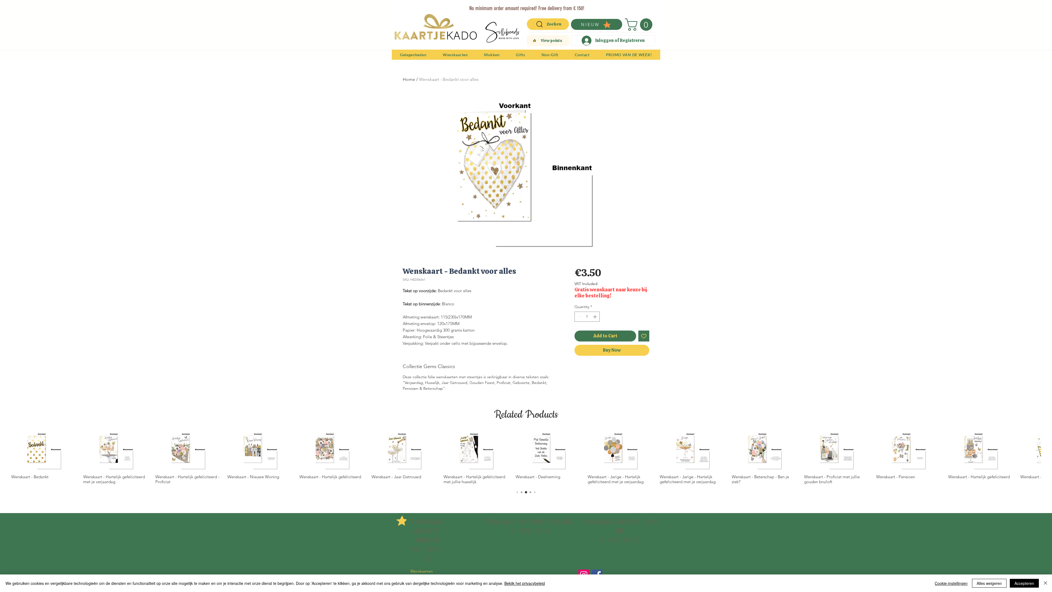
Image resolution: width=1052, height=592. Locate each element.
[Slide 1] (510, 6)
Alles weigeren (989, 583)
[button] (640, 24)
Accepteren (1024, 583)
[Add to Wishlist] (643, 336)
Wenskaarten (421, 571)
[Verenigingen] (542, 6)
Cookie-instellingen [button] (951, 583)
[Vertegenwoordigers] (536, 6)
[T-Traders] (516, 6)
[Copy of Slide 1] (530, 6)
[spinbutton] (587, 316)
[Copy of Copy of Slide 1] (523, 6)
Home (409, 79)
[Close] (1045, 583)
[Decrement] (578, 316)
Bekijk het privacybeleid (524, 583)
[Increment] (595, 316)
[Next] (652, 7)
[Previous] (399, 7)
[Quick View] (44, 451)
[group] (526, 458)
